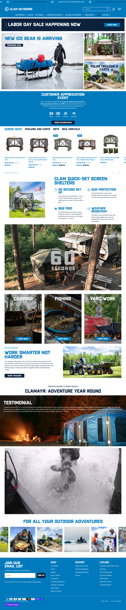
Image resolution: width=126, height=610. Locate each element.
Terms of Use (27, 582)
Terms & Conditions (116, 601)
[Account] (113, 9)
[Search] (107, 9)
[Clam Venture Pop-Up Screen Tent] (15, 144)
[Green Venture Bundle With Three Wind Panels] (110, 144)
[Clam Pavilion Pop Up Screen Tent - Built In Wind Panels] (86, 144)
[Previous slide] (113, 173)
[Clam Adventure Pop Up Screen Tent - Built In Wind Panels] (39, 144)
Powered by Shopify (23, 601)
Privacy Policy (105, 601)
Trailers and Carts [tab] (37, 129)
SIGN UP (41, 575)
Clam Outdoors (13, 601)
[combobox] (96, 9)
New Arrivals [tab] (71, 129)
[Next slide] (119, 173)
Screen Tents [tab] (13, 129)
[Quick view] (23, 137)
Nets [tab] (56, 129)
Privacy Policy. (37, 582)
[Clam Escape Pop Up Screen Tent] (63, 144)
